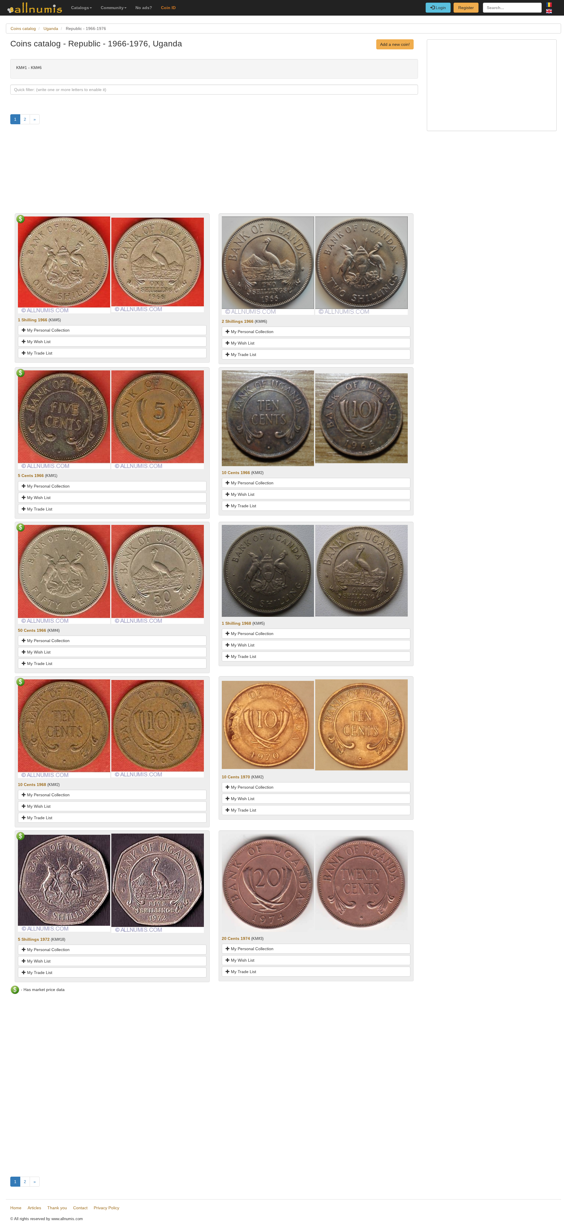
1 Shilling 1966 (32, 320)
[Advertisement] (186, 172)
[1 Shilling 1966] (64, 264)
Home (15, 1207)
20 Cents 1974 (236, 938)
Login (440, 7)
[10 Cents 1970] (268, 724)
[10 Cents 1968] (64, 728)
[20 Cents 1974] (268, 882)
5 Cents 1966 (31, 475)
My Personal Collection (48, 330)
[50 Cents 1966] (64, 574)
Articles (34, 1207)
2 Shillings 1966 (238, 321)
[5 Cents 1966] (64, 419)
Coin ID (168, 7)
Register (466, 7)
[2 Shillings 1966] (268, 265)
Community (112, 7)
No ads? (143, 7)
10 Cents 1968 (32, 784)
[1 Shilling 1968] (268, 570)
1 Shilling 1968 (236, 623)
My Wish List (38, 341)
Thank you (57, 1207)
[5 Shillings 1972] (64, 883)
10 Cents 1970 (236, 777)
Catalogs (80, 7)
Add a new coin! (395, 44)
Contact (80, 1207)
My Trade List (39, 353)
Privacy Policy (106, 1207)
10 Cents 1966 (236, 472)
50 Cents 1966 (32, 630)
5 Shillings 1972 (34, 939)
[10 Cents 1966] (268, 418)
